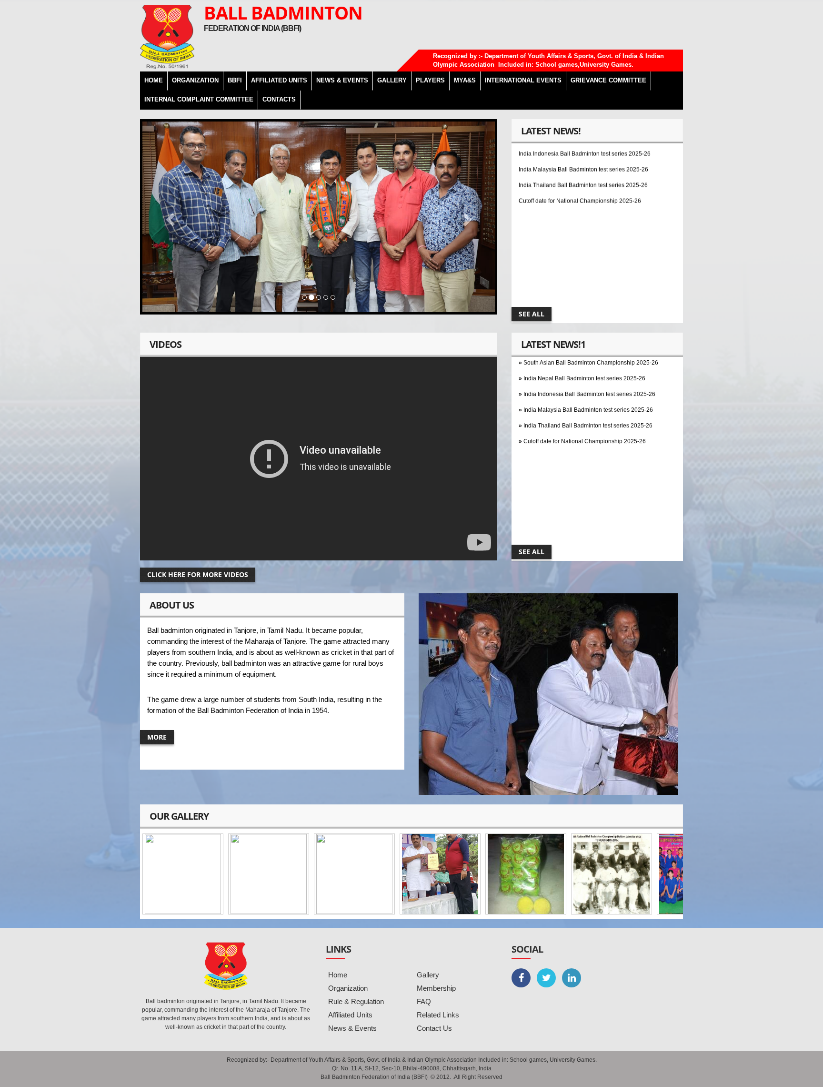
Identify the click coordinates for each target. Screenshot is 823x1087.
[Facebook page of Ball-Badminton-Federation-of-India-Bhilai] (521, 977)
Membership (436, 988)
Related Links (438, 1015)
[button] (168, 217)
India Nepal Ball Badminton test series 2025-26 (584, 356)
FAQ (424, 1001)
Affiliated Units (279, 80)
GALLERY (392, 80)
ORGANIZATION (195, 80)
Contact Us (434, 1028)
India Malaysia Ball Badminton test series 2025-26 (583, 147)
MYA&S (465, 80)
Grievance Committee (608, 80)
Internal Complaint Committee (198, 99)
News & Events (352, 1028)
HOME (153, 80)
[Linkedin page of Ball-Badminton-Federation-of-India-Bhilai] (571, 977)
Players (430, 80)
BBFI (235, 80)
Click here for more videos (197, 574)
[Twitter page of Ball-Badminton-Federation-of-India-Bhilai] (546, 977)
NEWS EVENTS (342, 80)
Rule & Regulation (356, 1001)
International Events (523, 80)
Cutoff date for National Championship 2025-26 (580, 179)
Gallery (428, 975)
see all (531, 313)
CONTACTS (279, 99)
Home (337, 975)
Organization (348, 988)
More (157, 737)
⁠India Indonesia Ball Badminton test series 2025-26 (589, 372)
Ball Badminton (283, 12)
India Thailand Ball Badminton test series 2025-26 (583, 163)
